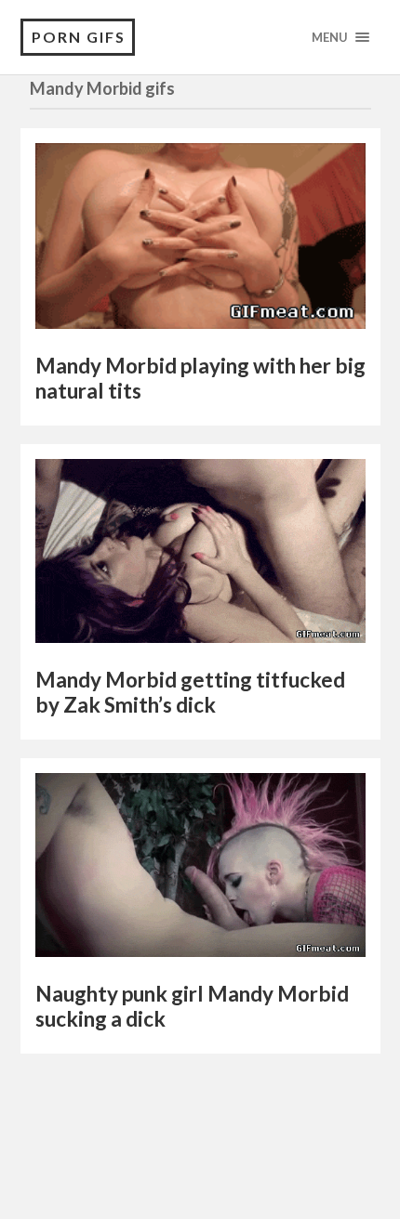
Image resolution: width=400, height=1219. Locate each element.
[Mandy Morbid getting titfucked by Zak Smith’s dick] (200, 555)
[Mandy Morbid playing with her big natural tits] (200, 240)
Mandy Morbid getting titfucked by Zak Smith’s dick (190, 692)
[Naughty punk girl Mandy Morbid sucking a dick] (200, 870)
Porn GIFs (79, 37)
